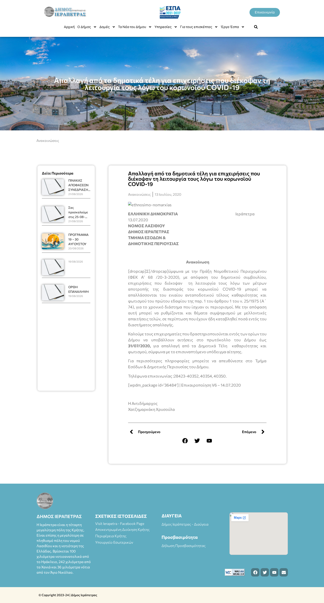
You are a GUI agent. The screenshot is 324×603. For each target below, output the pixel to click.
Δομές (104, 27)
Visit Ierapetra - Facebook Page (119, 523)
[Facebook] (185, 440)
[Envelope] (283, 572)
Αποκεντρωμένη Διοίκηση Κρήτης (122, 529)
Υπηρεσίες (163, 27)
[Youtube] (209, 440)
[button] (256, 27)
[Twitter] (197, 440)
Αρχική (69, 27)
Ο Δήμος (84, 27)
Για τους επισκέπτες (196, 27)
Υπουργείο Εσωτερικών (114, 542)
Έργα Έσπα (230, 27)
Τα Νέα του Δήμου (132, 27)
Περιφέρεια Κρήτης (111, 536)
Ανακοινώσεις (47, 140)
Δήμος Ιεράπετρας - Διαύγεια (185, 524)
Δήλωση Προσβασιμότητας (184, 545)
